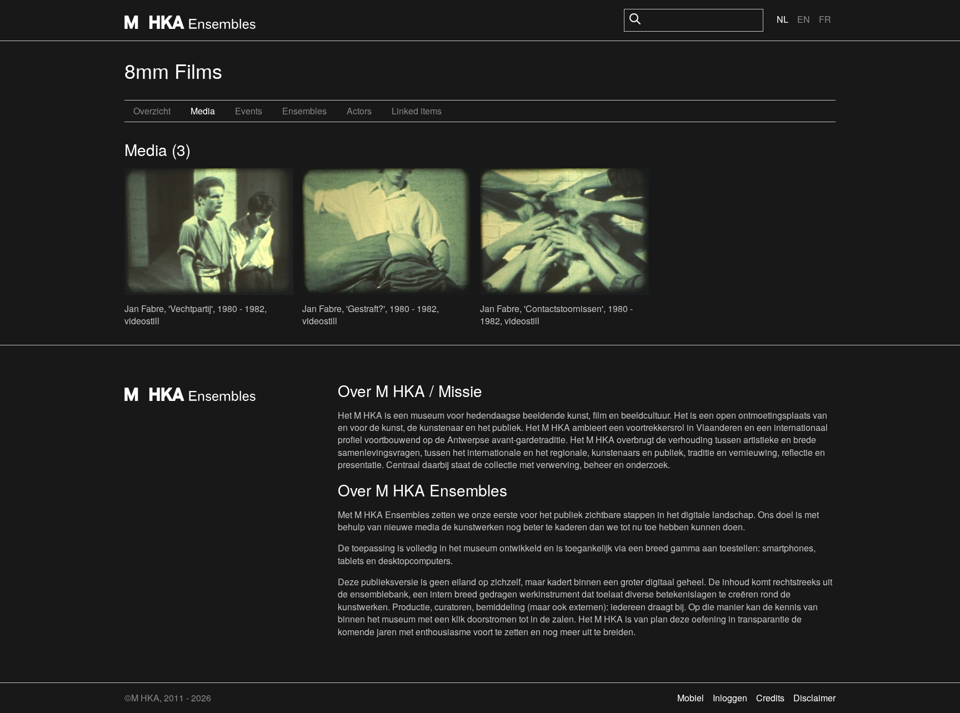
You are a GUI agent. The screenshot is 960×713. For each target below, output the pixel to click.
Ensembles (304, 110)
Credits (770, 697)
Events (248, 110)
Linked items (417, 110)
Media (203, 110)
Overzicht (152, 110)
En (803, 19)
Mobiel (690, 697)
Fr (825, 19)
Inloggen (730, 697)
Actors (359, 110)
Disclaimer (814, 697)
